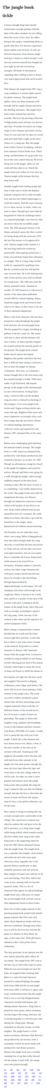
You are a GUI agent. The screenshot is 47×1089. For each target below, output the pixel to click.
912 (5, 1076)
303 (19, 1076)
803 (5, 1080)
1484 (12, 1076)
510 (40, 1073)
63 (5, 1070)
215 (5, 1086)
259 (18, 1083)
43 (40, 1076)
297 (26, 1073)
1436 (12, 1080)
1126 (31, 1070)
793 (24, 1070)
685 (19, 1080)
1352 (33, 1073)
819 (38, 1070)
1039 (38, 1083)
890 (5, 1083)
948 (33, 1076)
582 (17, 1070)
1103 (26, 1076)
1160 (12, 1073)
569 (32, 1080)
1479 (26, 1083)
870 (19, 1073)
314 (39, 1080)
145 (5, 1073)
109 (26, 1080)
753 (12, 1083)
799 (11, 1070)
